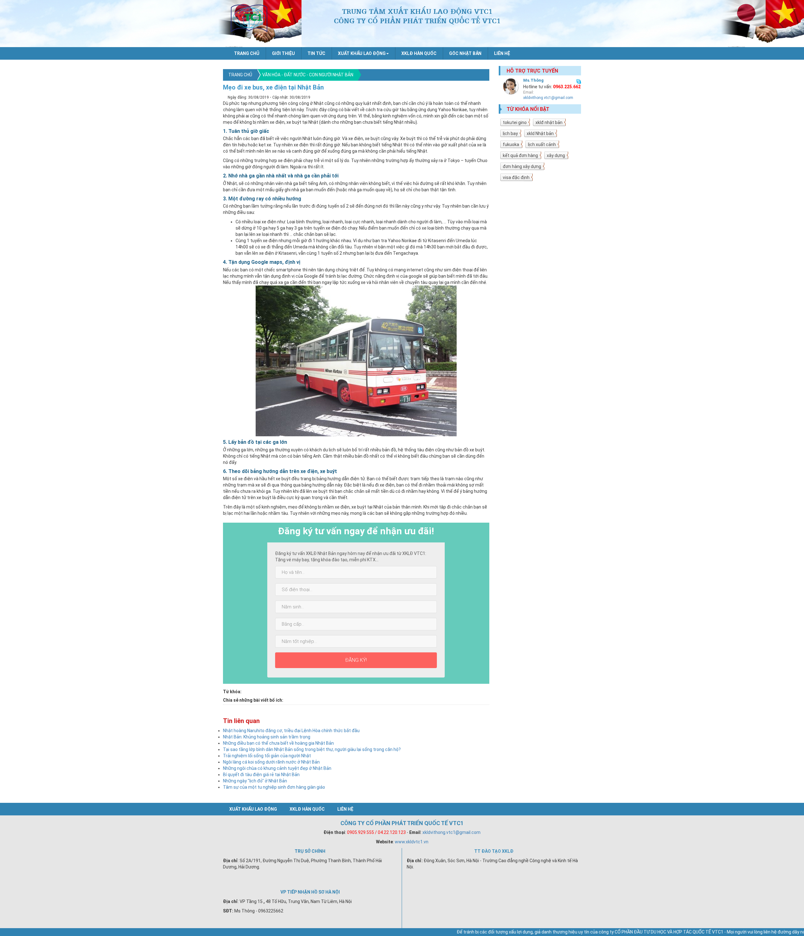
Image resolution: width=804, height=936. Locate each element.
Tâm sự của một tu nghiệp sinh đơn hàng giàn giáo (274, 787)
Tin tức (316, 53)
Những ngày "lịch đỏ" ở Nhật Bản (255, 780)
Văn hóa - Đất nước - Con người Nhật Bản (307, 74)
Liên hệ (502, 53)
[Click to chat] (578, 80)
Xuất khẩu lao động (253, 809)
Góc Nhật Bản (465, 53)
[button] (363, 53)
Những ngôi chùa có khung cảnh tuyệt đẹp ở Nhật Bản (277, 768)
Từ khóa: (232, 691)
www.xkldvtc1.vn (411, 841)
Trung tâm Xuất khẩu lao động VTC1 (249, 19)
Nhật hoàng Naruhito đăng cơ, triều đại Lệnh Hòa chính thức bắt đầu (291, 730)
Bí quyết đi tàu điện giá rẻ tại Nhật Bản (261, 774)
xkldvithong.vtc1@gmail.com (548, 97)
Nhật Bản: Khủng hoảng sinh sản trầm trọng (266, 736)
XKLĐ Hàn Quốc (419, 53)
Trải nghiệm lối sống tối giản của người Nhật (267, 755)
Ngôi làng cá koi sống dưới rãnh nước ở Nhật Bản (271, 762)
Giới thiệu (283, 53)
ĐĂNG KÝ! (356, 660)
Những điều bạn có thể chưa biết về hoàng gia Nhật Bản (278, 743)
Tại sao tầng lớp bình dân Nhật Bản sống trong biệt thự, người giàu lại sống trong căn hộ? (312, 749)
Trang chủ (246, 53)
